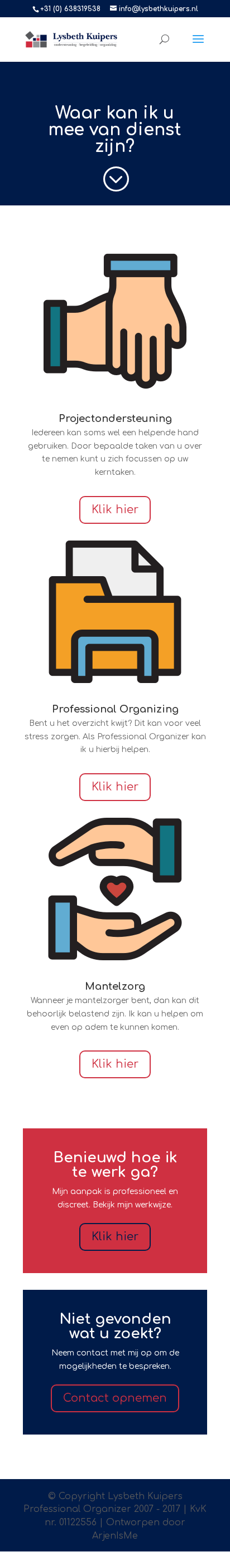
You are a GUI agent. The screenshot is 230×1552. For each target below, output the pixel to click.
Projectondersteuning (115, 418)
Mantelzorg (115, 986)
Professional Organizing (115, 709)
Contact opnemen (115, 1398)
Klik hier (115, 509)
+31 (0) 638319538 (70, 9)
